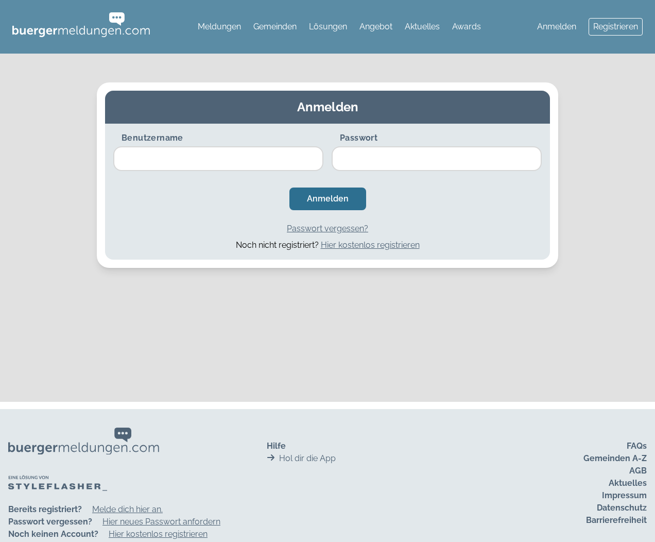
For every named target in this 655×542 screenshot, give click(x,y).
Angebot (375, 26)
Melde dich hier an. (127, 509)
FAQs (637, 446)
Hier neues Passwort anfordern (161, 522)
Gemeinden (275, 26)
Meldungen (219, 26)
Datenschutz (622, 508)
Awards (466, 26)
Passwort (358, 138)
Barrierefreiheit (616, 520)
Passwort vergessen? (327, 228)
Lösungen (328, 26)
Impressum (624, 495)
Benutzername (152, 138)
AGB (638, 471)
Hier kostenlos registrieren (370, 245)
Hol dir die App (307, 458)
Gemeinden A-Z (615, 458)
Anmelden (556, 26)
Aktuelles (422, 26)
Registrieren (615, 26)
